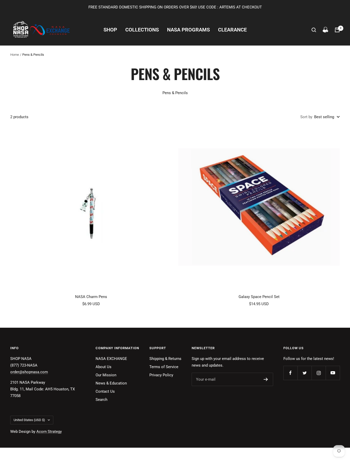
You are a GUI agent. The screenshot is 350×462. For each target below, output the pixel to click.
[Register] (266, 379)
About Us (103, 367)
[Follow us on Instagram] (319, 373)
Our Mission (106, 375)
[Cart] (337, 30)
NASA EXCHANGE (111, 358)
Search (101, 399)
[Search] (314, 30)
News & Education (111, 383)
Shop (110, 30)
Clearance (232, 30)
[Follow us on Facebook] (290, 373)
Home (14, 55)
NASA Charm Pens (91, 296)
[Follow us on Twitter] (304, 373)
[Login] (325, 30)
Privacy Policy (161, 375)
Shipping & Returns (165, 358)
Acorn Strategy (49, 431)
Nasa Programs (188, 30)
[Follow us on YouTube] (333, 373)
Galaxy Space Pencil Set (259, 296)
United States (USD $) (29, 420)
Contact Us (105, 391)
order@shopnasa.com (29, 372)
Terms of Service (163, 367)
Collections (142, 30)
